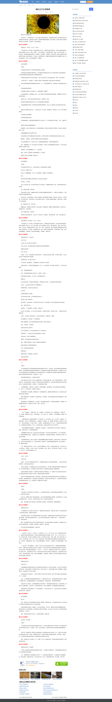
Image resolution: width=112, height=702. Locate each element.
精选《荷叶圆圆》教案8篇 (79, 63)
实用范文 (38, 1)
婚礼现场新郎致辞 (47, 692)
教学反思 (76, 107)
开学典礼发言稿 (77, 36)
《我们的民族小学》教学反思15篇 (81, 84)
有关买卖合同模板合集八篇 (80, 94)
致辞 (33, 5)
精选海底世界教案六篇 (79, 25)
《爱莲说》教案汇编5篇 (79, 17)
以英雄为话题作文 (78, 86)
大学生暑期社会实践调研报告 (80, 91)
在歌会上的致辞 (23, 688)
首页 (33, 1)
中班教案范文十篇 (78, 28)
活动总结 (76, 113)
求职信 (75, 102)
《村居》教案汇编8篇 (78, 49)
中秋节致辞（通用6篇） (24, 694)
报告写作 (44, 1)
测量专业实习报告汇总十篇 (80, 97)
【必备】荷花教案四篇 (79, 55)
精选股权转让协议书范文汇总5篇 (81, 81)
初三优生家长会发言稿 (79, 31)
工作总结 (76, 110)
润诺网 (54, 700)
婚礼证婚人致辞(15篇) (27, 697)
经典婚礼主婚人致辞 (24, 690)
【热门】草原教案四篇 (79, 57)
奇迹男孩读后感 (77, 89)
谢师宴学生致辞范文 (48, 694)
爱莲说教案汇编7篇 (78, 47)
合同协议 (50, 1)
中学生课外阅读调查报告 (79, 76)
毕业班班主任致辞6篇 (48, 684)
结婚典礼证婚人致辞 (24, 686)
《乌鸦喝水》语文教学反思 (80, 73)
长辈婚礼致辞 (22, 692)
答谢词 (75, 105)
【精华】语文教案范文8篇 (79, 41)
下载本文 (51, 12)
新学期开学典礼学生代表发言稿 (81, 20)
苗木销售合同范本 (78, 78)
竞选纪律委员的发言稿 (79, 23)
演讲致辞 (56, 1)
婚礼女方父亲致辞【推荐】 (61, 697)
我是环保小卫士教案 (78, 39)
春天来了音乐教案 (78, 33)
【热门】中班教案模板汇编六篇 (81, 60)
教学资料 (62, 1)
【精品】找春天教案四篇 (79, 44)
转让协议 (76, 99)
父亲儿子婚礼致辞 (23, 684)
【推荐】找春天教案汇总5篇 (80, 52)
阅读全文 (46, 12)
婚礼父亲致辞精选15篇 (48, 688)
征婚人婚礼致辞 (47, 686)
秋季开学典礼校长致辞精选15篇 (50, 690)
